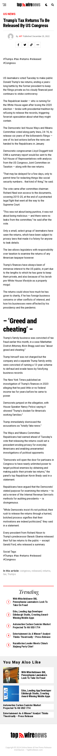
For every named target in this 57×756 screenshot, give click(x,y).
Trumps (12, 574)
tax (4, 574)
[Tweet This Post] (25, 45)
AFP (20, 36)
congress (25, 571)
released (36, 571)
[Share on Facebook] (18, 45)
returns (46, 571)
